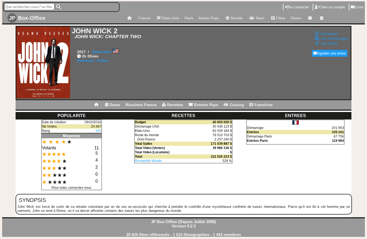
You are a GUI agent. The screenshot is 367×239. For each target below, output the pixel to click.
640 (98, 131)
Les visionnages (334, 38)
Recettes (175, 105)
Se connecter (298, 7)
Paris (189, 18)
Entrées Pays (206, 105)
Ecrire (358, 7)
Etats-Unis (170, 18)
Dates (115, 105)
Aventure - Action (93, 60)
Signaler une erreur (331, 53)
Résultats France (141, 105)
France (144, 18)
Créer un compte (332, 7)
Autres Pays (209, 18)
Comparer (329, 33)
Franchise (263, 105)
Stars (260, 18)
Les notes (329, 43)
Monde (237, 18)
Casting (237, 105)
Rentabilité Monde (148, 161)
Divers (296, 18)
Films (280, 18)
